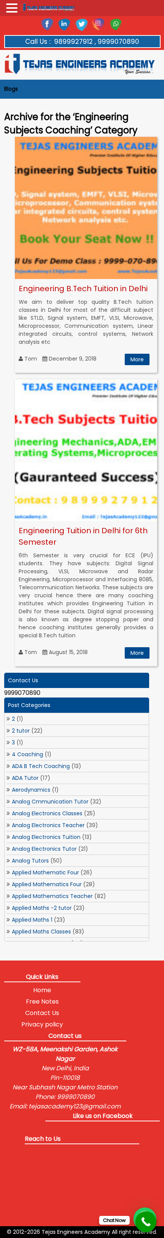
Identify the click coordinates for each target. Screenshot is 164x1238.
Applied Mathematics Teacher (52, 896)
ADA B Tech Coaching (41, 766)
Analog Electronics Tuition (46, 837)
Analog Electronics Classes (47, 813)
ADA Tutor (25, 778)
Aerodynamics (31, 790)
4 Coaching (27, 754)
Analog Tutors (30, 860)
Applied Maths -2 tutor (42, 908)
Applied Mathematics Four (47, 884)
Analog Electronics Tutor (44, 849)
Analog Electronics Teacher (48, 825)
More (137, 359)
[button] (13, 8)
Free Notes (42, 1001)
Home (42, 990)
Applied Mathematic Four (45, 872)
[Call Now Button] (145, 1221)
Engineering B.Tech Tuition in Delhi (83, 288)
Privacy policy (42, 1024)
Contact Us (42, 1013)
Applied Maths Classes (41, 931)
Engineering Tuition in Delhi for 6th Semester (83, 536)
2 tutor (21, 730)
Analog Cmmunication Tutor (50, 801)
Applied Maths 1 (32, 920)
